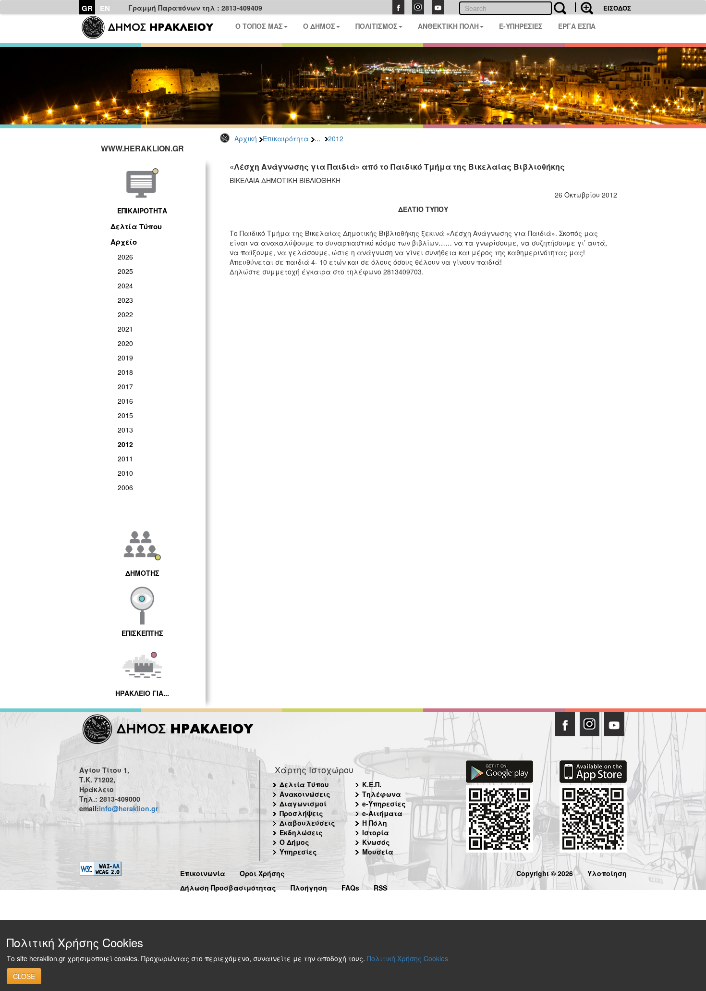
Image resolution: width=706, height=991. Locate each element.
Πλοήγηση (309, 886)
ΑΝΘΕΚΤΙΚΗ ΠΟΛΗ (448, 26)
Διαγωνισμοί (303, 803)
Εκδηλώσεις (301, 832)
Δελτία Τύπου (136, 226)
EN (105, 8)
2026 (125, 256)
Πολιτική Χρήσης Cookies (407, 958)
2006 (125, 487)
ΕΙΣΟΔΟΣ (617, 7)
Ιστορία (375, 832)
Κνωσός (376, 842)
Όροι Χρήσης (262, 872)
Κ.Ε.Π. (371, 784)
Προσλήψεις (301, 813)
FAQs (350, 886)
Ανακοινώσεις (305, 794)
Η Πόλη (374, 823)
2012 (335, 138)
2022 (125, 314)
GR (87, 8)
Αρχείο (123, 241)
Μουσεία (377, 851)
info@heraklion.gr (128, 808)
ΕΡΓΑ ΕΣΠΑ (577, 26)
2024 (125, 285)
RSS (380, 886)
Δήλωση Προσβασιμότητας (228, 886)
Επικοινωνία (202, 872)
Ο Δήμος (294, 842)
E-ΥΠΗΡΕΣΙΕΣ (521, 26)
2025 (125, 271)
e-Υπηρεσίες (384, 803)
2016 (125, 401)
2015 (125, 415)
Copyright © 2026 (544, 872)
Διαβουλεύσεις (307, 823)
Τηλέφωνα (381, 794)
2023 (125, 300)
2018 (125, 372)
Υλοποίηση (607, 872)
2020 (125, 343)
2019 (125, 357)
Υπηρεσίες (298, 851)
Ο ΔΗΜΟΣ (319, 26)
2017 (125, 386)
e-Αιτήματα (382, 813)
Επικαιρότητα (286, 138)
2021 (125, 329)
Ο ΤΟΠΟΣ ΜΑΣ (259, 26)
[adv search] (584, 7)
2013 (125, 429)
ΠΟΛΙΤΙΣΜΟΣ (376, 26)
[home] (153, 28)
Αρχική (245, 138)
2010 (125, 473)
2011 (125, 458)
